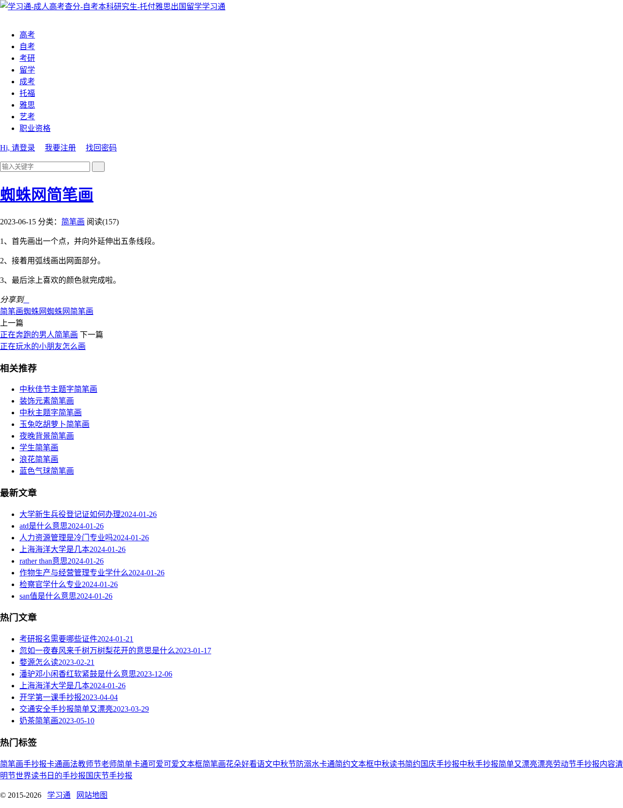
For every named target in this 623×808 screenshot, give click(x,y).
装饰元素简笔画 (46, 401)
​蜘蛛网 (35, 311)
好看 (249, 764)
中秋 (381, 764)
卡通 (54, 764)
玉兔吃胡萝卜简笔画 (54, 424)
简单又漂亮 (517, 764)
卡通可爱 (148, 764)
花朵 (233, 764)
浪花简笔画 (38, 459)
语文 (265, 764)
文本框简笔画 (202, 764)
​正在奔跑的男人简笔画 (39, 335)
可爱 (171, 764)
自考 (27, 46)
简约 (413, 764)
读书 (397, 764)
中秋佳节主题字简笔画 (58, 389)
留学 (27, 70)
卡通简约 (334, 764)
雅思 (27, 105)
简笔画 (73, 222)
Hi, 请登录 (17, 148)
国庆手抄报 (440, 764)
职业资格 (35, 128)
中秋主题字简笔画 (50, 412)
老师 (109, 764)
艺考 (27, 116)
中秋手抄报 (478, 764)
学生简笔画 (38, 447)
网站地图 (92, 795)
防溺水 (307, 764)
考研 (27, 58)
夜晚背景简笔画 (46, 436)
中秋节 (284, 764)
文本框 (362, 764)
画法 (70, 764)
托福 (27, 93)
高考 (27, 35)
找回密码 (101, 148)
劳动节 (564, 764)
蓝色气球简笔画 (46, 471)
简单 (124, 764)
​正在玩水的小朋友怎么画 (43, 346)
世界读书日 (35, 775)
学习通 (213, 6)
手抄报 (35, 764)
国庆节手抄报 (109, 775)
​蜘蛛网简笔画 (46, 194)
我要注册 (60, 148)
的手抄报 (70, 775)
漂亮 (545, 764)
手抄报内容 (595, 764)
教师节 (89, 764)
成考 (27, 81)
